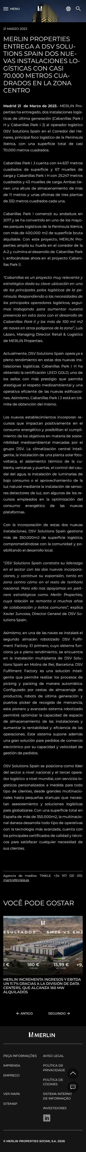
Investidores (55, 1108)
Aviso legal (53, 1056)
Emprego (11, 1075)
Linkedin (46, 1118)
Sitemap (10, 1104)
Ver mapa (11, 1094)
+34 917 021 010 (68, 876)
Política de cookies (53, 1082)
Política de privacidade (54, 1067)
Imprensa (11, 1065)
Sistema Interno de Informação (57, 1096)
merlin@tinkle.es (16, 880)
